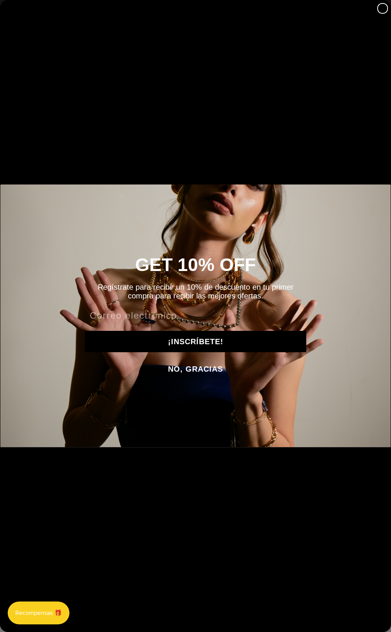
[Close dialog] (382, 8)
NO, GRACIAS (195, 369)
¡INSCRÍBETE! (195, 341)
